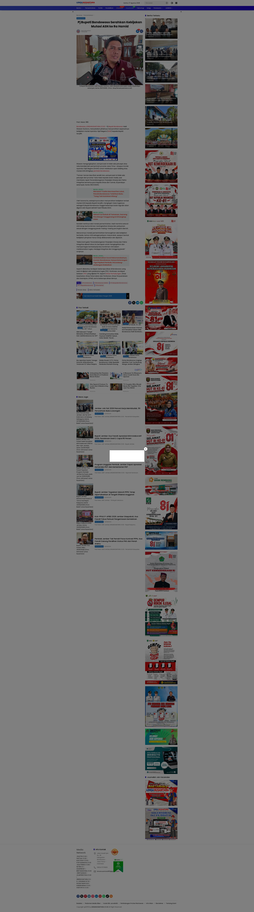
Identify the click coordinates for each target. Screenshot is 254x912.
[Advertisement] (127, 455)
